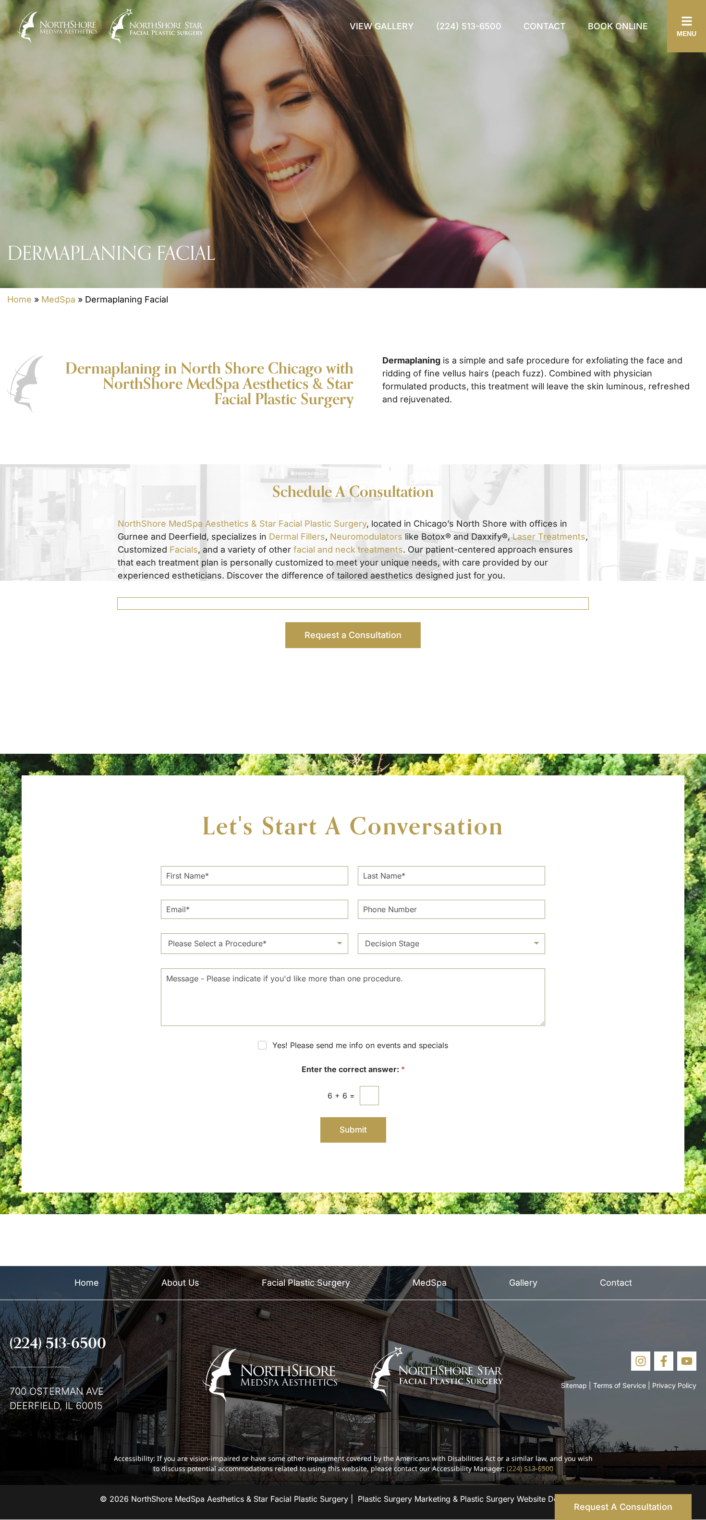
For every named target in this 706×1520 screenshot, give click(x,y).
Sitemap (574, 1385)
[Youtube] (686, 1361)
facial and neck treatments (348, 549)
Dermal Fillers (297, 536)
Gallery (523, 1283)
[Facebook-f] (663, 1361)
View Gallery (382, 26)
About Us (180, 1283)
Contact (544, 26)
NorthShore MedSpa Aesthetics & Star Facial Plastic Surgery (242, 524)
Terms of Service (619, 1385)
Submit (353, 1129)
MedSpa (58, 299)
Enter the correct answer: (353, 1069)
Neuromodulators (366, 536)
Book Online (618, 26)
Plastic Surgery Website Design (516, 1499)
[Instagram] (640, 1361)
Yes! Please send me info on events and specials (360, 1045)
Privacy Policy (674, 1385)
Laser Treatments (548, 536)
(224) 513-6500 (468, 26)
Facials (184, 549)
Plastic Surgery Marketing (404, 1499)
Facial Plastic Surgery (306, 1283)
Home (19, 299)
